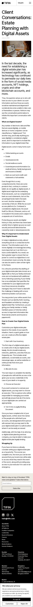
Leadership (5, 532)
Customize (9, 604)
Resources (5, 542)
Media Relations (6, 544)
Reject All (24, 604)
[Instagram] (7, 515)
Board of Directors (7, 535)
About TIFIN (5, 526)
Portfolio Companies (8, 530)
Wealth (21, 3)
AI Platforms (5, 528)
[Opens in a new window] (3, 515)
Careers (4, 537)
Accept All (16, 599)
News (3, 539)
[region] (16, 595)
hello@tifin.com (8, 519)
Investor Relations (7, 546)
